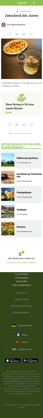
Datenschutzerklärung (12, 381)
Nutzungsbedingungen (20, 312)
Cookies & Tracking (21, 299)
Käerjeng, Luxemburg (11, 86)
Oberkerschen (25, 11)
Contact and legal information (21, 306)
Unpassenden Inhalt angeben (21, 133)
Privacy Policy (20, 293)
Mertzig (24, 214)
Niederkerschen (27, 181)
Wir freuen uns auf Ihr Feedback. (21, 262)
